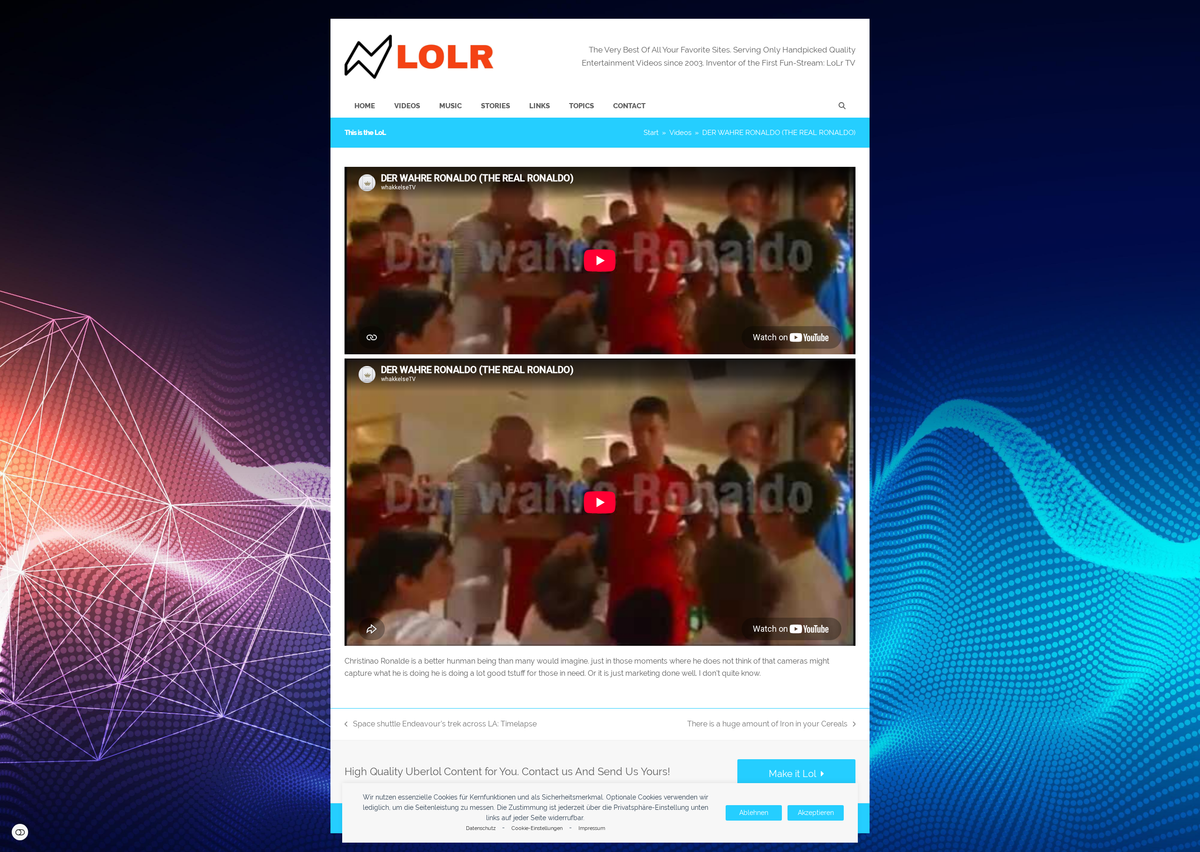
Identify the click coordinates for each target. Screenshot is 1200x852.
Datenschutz (480, 828)
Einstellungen (20, 832)
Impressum (591, 828)
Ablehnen (753, 812)
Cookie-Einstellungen (536, 828)
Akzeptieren (816, 812)
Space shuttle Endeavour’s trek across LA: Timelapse (441, 724)
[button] (842, 106)
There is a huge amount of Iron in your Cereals (767, 724)
